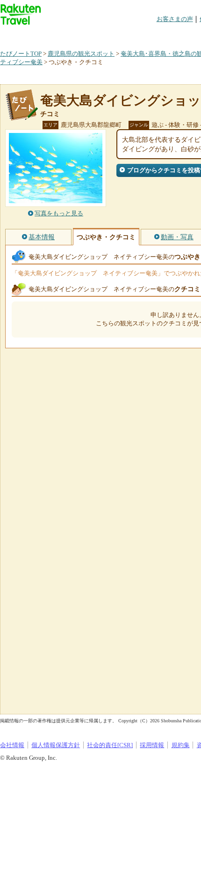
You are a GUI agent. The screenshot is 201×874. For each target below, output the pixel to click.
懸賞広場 (109, 35)
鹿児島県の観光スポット (81, 53)
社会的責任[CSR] (110, 745)
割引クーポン (147, 35)
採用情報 (152, 745)
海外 (71, 35)
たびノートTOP (21, 53)
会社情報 (12, 745)
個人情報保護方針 (55, 745)
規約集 (181, 745)
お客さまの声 (175, 18)
